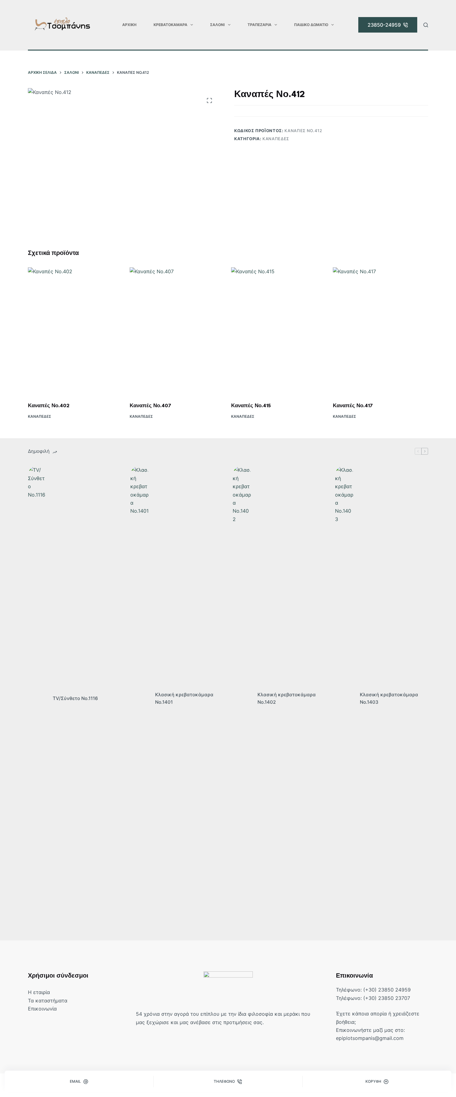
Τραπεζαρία (259, 24)
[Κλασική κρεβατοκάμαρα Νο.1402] (242, 698)
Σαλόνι (217, 24)
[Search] (425, 25)
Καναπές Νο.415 (251, 406)
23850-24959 (384, 25)
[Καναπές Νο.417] (380, 331)
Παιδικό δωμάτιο (311, 24)
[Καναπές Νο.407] (177, 331)
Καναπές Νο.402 (48, 406)
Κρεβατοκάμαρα (170, 24)
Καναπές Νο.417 (353, 406)
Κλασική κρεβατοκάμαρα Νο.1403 (389, 698)
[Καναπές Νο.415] (279, 331)
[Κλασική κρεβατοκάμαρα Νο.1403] (344, 698)
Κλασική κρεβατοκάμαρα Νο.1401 (184, 698)
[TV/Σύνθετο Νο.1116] (37, 698)
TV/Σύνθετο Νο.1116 (75, 698)
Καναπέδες (275, 138)
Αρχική (129, 24)
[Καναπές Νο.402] (75, 331)
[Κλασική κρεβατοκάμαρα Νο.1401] (139, 698)
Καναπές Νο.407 (150, 406)
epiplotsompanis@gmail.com (370, 1038)
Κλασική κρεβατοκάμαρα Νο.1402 (286, 698)
